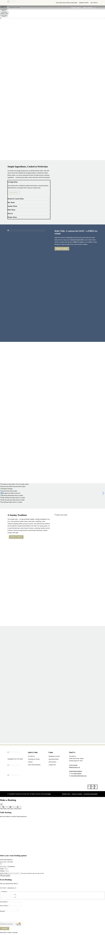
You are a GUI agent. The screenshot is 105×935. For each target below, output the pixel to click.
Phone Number (4, 905)
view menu (13, 192)
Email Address (4, 901)
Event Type (3, 888)
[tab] (3, 807)
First (15, 894)
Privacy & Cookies (77, 794)
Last (15, 897)
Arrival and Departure (6, 859)
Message (2, 911)
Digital (49, 794)
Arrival (11, 862)
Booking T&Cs (66, 794)
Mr (46, 794)
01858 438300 (77, 773)
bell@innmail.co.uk (74, 767)
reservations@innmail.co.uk (78, 776)
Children (3, 871)
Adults (2, 869)
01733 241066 (73, 765)
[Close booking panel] (1, 804)
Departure (12, 866)
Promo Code (4, 873)
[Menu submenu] (97, 7)
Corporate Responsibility (91, 794)
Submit (5, 928)
